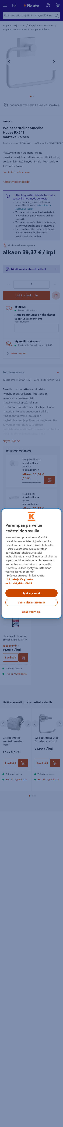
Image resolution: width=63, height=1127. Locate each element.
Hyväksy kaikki (31, 593)
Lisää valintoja (31, 611)
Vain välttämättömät (31, 602)
